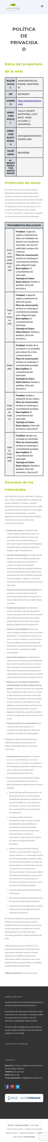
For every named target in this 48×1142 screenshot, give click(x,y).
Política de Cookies (27, 1133)
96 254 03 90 (19, 1072)
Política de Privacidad (15, 1129)
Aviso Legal (34, 1125)
